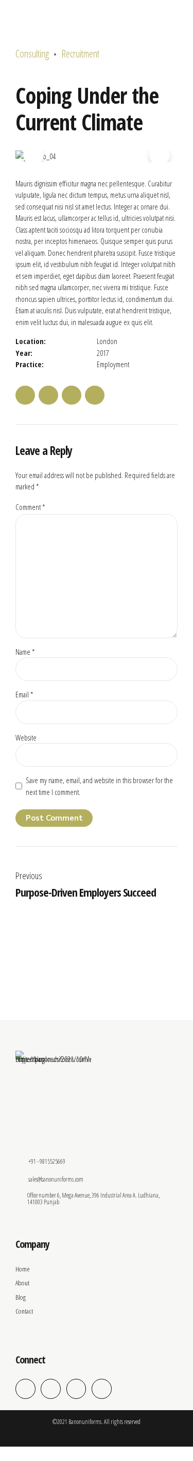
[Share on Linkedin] (71, 395)
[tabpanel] (96, 156)
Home (22, 1269)
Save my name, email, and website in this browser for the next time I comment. (99, 786)
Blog (20, 1297)
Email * (24, 694)
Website (26, 737)
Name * (24, 652)
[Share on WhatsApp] (94, 395)
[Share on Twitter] (48, 395)
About (22, 1282)
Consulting (32, 54)
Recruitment (80, 54)
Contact (24, 1311)
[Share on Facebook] (25, 395)
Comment (30, 507)
